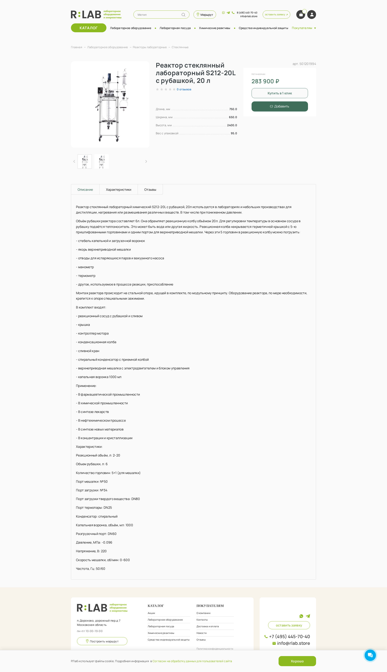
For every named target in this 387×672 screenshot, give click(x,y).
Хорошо (297, 661)
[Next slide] (143, 104)
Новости (202, 633)
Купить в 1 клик (280, 93)
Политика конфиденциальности (215, 648)
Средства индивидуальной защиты (263, 28)
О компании (203, 613)
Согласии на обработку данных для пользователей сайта (192, 661)
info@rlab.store (293, 643)
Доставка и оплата (208, 626)
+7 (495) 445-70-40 (289, 636)
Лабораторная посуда (175, 28)
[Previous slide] (77, 104)
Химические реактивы (214, 28)
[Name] (183, 15)
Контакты (202, 619)
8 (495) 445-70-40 (247, 12)
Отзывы (201, 639)
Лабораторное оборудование (130, 28)
